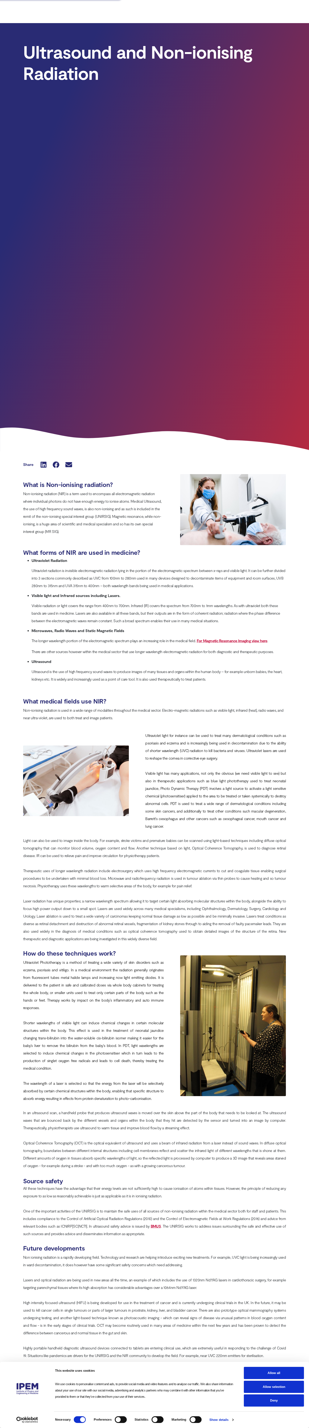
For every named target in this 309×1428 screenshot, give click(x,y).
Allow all (274, 1373)
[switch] (121, 1419)
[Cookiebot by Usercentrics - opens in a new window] (27, 1420)
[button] (43, 464)
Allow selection (274, 1387)
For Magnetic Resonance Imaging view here (232, 640)
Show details (218, 1419)
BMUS (156, 1226)
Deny (274, 1400)
